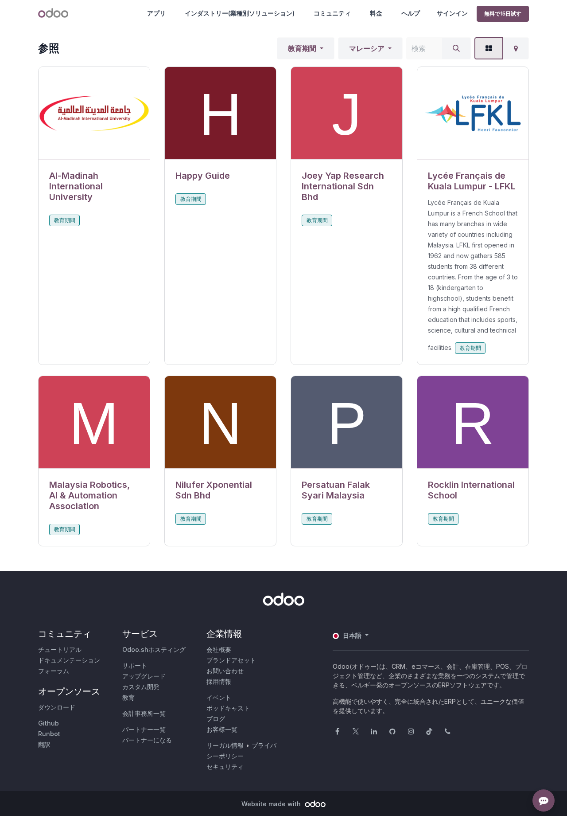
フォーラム (53, 671)
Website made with (272, 804)
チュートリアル (60, 649)
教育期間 (302, 48)
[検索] (456, 48)
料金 (376, 13)
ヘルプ (410, 13)
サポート (134, 665)
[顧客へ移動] (94, 113)
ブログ (215, 718)
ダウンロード (56, 707)
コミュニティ (332, 13)
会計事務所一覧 (144, 713)
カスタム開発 (140, 686)
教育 (128, 697)
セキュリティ (225, 766)
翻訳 (44, 744)
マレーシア (366, 48)
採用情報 (218, 681)
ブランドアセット (231, 660)
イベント (218, 697)
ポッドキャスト (228, 708)
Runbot (49, 734)
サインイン (452, 13)
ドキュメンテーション (69, 660)
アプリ (156, 13)
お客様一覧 (221, 729)
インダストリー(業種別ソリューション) (240, 13)
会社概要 (218, 649)
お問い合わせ (225, 671)
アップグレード (144, 676)
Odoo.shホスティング (154, 649)
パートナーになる (147, 740)
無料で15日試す (502, 13)
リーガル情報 (225, 745)
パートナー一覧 (144, 729)
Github (48, 723)
